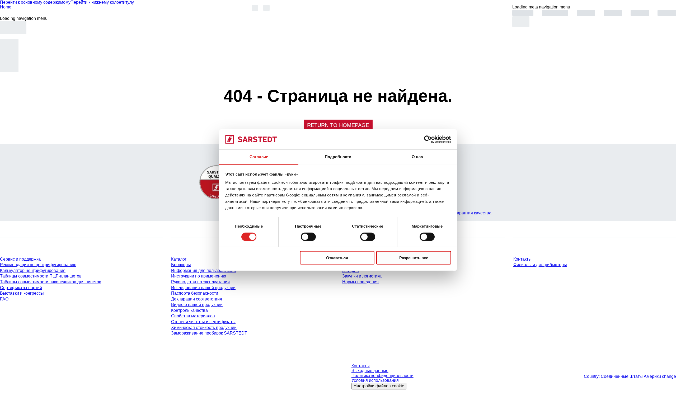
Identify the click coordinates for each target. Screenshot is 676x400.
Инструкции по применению (198, 276)
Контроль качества (189, 310)
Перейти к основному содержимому (35, 2)
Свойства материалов (193, 316)
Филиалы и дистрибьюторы (540, 264)
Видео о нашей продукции (197, 304)
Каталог (178, 259)
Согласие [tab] (259, 156)
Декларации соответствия (196, 299)
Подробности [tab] (338, 156)
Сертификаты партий (21, 287)
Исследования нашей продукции (203, 287)
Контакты (522, 259)
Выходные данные (369, 370)
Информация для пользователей (203, 270)
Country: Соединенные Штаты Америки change (630, 376)
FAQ (4, 299)
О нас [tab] (417, 156)
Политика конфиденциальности (382, 375)
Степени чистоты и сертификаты (203, 321)
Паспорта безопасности (194, 293)
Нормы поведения (360, 282)
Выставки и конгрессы (22, 293)
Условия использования (375, 380)
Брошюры (181, 264)
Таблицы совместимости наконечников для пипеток (50, 282)
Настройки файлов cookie (379, 386)
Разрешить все (413, 258)
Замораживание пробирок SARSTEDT (209, 333)
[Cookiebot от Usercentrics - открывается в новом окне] (428, 139)
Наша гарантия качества (467, 213)
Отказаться (337, 258)
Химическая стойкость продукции (204, 327)
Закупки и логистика (362, 276)
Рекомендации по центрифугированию (38, 264)
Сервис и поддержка (20, 259)
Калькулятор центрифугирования (32, 270)
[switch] (308, 236)
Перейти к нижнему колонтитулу (102, 2)
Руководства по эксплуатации (200, 282)
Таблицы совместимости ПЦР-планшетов (41, 276)
